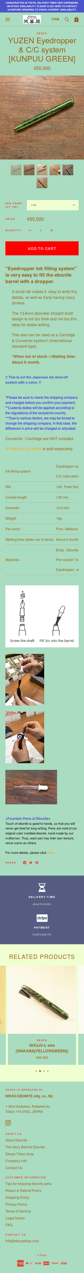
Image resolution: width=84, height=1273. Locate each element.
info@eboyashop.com (22, 1240)
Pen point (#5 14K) (14, 205)
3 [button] (44, 1071)
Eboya (42, 33)
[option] (42, 118)
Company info (16, 1160)
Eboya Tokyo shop (19, 1153)
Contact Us (13, 1167)
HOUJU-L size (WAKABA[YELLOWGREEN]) (42, 1047)
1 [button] (36, 1071)
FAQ (8, 1224)
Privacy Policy (16, 1204)
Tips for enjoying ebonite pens (28, 1183)
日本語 (55, 19)
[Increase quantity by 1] (51, 230)
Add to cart (42, 248)
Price (10, 218)
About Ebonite (16, 1140)
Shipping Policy (17, 1197)
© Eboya (42, 1255)
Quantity (13, 230)
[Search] (67, 19)
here (50, 852)
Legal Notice (15, 1218)
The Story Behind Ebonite (25, 1146)
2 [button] (40, 1071)
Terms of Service (18, 1211)
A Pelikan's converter (23, 448)
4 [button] (48, 1071)
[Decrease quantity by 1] (30, 230)
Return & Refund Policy (23, 1190)
